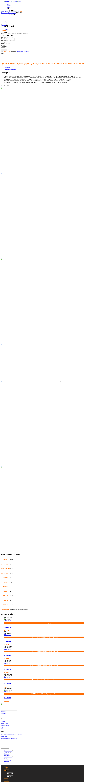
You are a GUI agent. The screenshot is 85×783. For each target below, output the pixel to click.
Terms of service (5, 723)
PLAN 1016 (7, 669)
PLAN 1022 (7, 698)
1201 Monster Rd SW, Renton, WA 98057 (11, 734)
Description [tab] (7, 67)
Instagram (3, 711)
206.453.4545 (4, 736)
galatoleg (6, 741)
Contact (3, 721)
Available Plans (5, 725)
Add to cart (4, 50)
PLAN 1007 (7, 655)
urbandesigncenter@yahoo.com (9, 738)
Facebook (3, 713)
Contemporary (19, 51)
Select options (7, 620)
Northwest (26, 51)
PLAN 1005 (7, 641)
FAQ (2, 728)
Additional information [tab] (10, 69)
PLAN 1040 (7, 627)
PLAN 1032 (7, 683)
